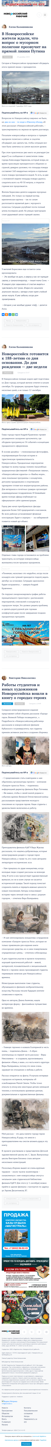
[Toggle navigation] (45, 15)
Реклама (5, 1425)
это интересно (33, 325)
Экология (7, 57)
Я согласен (26, 1444)
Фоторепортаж (7, 1416)
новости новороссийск (30, 1199)
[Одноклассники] (6, 314)
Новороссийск (21, 321)
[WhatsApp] (13, 314)
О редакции (6, 1422)
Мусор (8, 321)
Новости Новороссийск (14, 325)
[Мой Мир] (9, 314)
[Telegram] (16, 314)
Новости (5, 1408)
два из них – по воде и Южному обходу (23, 122)
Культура (19, 704)
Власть (4, 1419)
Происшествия (7, 1411)
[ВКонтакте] (3, 314)
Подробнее (43, 1440)
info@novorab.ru (7, 1403)
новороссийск (11, 1199)
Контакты (27, 1408)
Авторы (26, 1416)
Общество (8, 373)
